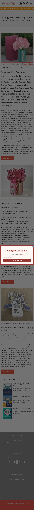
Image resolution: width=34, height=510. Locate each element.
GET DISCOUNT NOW (17, 260)
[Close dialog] (33, 246)
